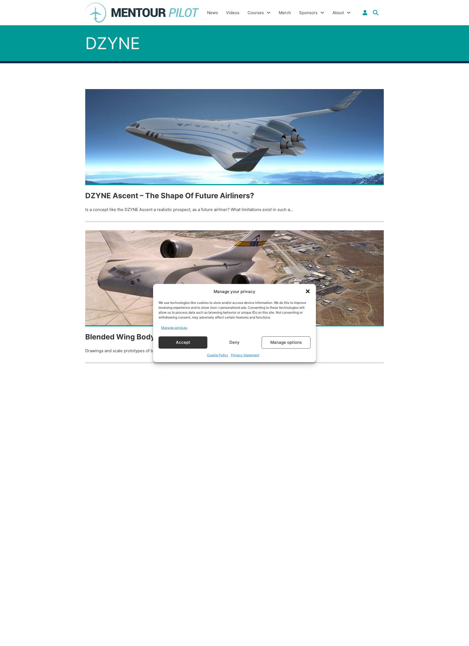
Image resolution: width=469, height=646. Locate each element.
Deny (234, 342)
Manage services (174, 328)
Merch (285, 12)
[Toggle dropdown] (365, 12)
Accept (183, 342)
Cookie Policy (217, 355)
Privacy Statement (245, 355)
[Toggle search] (375, 12)
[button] (307, 291)
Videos (232, 12)
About (338, 12)
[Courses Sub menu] (269, 13)
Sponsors (308, 12)
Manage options (286, 342)
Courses (256, 12)
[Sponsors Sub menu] (322, 13)
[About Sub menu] (349, 13)
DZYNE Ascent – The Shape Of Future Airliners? (169, 195)
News (212, 12)
